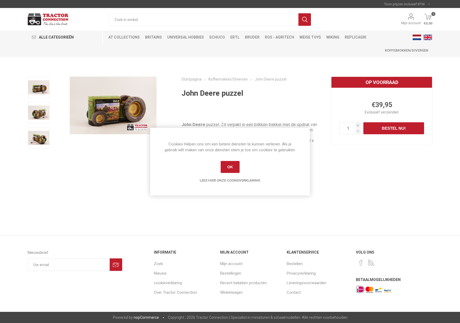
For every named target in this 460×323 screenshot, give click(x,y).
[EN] (428, 37)
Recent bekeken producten (243, 282)
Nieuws (160, 273)
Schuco (217, 37)
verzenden (390, 112)
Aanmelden (116, 264)
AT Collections (124, 37)
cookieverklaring (168, 282)
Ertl (235, 37)
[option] (39, 87)
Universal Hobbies (185, 37)
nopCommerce (146, 317)
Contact (294, 292)
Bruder (252, 37)
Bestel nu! (394, 128)
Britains (153, 37)
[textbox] (203, 19)
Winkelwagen (231, 292)
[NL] (417, 37)
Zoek (304, 19)
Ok (230, 167)
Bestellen (295, 263)
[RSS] (371, 262)
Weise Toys (310, 37)
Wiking (332, 37)
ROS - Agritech (279, 37)
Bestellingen (230, 273)
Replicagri (355, 37)
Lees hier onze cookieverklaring (230, 180)
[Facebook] (361, 262)
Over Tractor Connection (175, 292)
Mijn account (411, 23)
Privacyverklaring (301, 273)
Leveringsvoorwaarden (306, 282)
